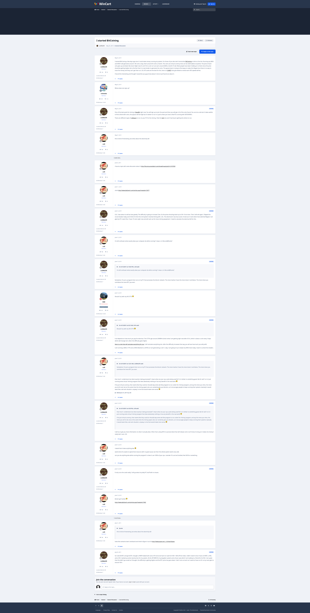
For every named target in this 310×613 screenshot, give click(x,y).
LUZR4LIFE (102, 46)
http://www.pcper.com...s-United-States (163, 541)
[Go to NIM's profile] (104, 296)
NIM (103, 302)
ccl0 (104, 144)
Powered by (208, 610)
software (133, 118)
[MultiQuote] (115, 78)
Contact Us (114, 610)
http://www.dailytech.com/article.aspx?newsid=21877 (133, 190)
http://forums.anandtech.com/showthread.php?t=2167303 (158, 166)
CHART (169, 70)
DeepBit (137, 112)
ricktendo (104, 93)
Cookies (121, 610)
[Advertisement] (155, 23)
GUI (163, 118)
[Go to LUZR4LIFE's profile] (97, 46)
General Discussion (120, 46)
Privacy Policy (106, 610)
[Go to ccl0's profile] (104, 138)
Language (98, 610)
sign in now (132, 582)
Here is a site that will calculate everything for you (129, 344)
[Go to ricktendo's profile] (104, 87)
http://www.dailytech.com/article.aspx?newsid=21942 (130, 502)
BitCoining (189, 61)
